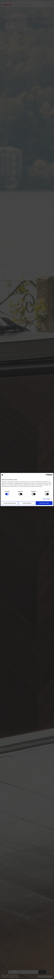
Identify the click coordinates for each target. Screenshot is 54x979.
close (42, 483)
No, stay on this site (35, 495)
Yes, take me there (18, 495)
